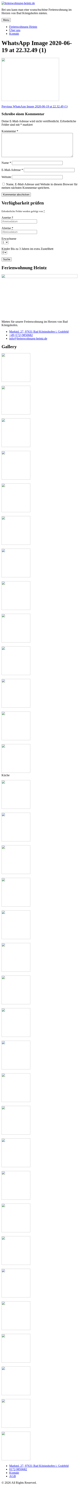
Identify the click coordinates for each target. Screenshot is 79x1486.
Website (6, 177)
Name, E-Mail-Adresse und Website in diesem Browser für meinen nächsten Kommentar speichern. (39, 186)
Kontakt (14, 1472)
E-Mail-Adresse (12, 169)
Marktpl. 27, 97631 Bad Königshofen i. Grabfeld (39, 331)
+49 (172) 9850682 (21, 335)
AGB (12, 1476)
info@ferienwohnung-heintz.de (28, 338)
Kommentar (10, 131)
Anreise (7, 217)
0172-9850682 (18, 1469)
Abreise (7, 228)
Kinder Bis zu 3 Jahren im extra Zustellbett (27, 248)
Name (6, 162)
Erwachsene (9, 238)
